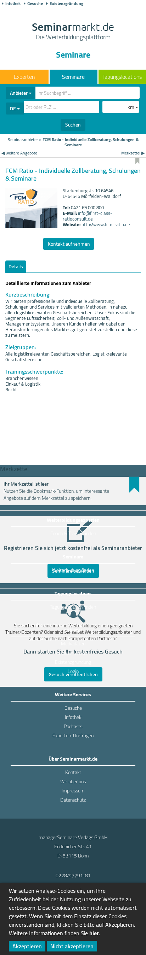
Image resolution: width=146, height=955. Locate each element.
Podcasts (73, 726)
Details (16, 266)
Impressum (73, 790)
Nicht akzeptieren (72, 946)
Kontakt (73, 772)
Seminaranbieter (23, 139)
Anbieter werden (73, 652)
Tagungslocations (122, 76)
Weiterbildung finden (73, 570)
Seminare (73, 76)
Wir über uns (73, 781)
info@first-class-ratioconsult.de (87, 216)
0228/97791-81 (73, 875)
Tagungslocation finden (73, 606)
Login (73, 671)
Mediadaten (73, 643)
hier (94, 933)
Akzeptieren (27, 946)
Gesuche (35, 3)
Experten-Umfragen (73, 735)
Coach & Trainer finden (73, 533)
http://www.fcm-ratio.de (106, 224)
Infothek (13, 3)
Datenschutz (73, 799)
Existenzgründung (66, 3)
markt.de (73, 31)
